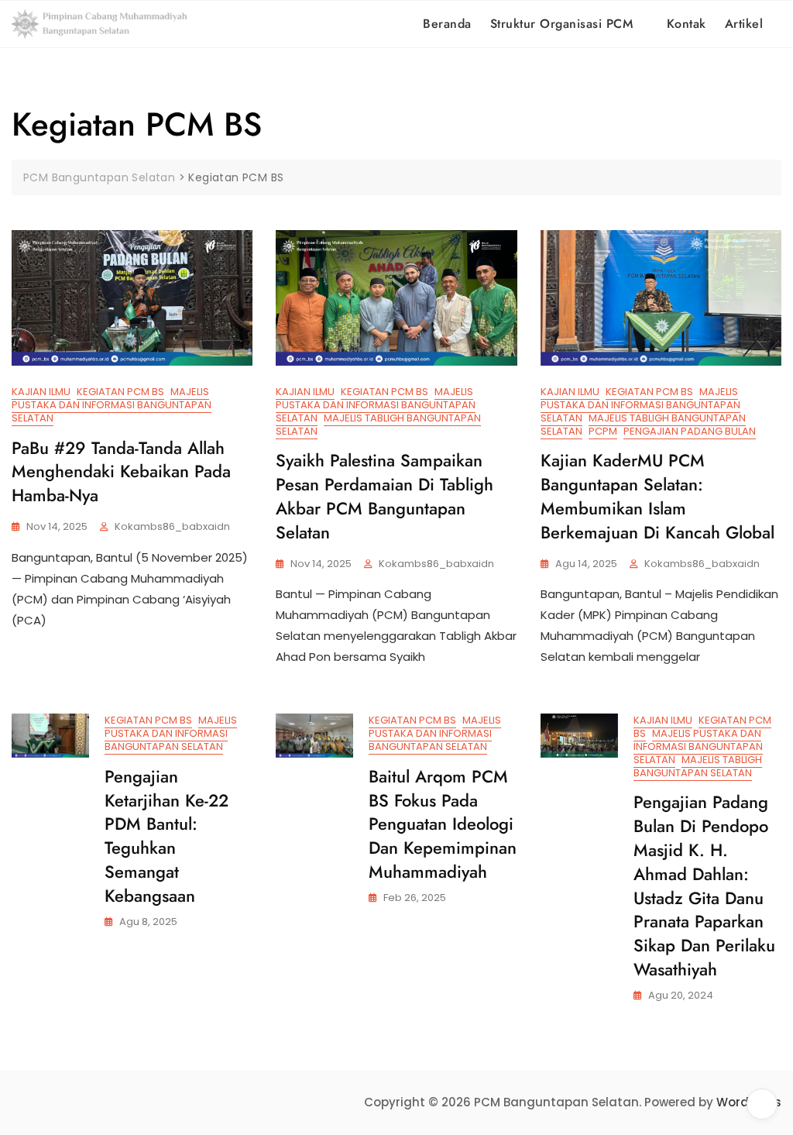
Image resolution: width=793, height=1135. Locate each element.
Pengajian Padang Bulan (689, 431)
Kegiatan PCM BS (120, 391)
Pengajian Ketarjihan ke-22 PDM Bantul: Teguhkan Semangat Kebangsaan (166, 836)
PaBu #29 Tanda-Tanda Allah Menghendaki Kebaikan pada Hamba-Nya (121, 471)
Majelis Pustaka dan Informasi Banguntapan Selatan (111, 404)
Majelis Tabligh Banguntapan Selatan (378, 425)
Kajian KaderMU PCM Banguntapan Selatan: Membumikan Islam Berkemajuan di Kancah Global (657, 496)
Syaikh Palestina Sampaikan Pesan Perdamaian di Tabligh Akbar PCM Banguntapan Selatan (384, 496)
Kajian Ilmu (41, 391)
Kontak (686, 24)
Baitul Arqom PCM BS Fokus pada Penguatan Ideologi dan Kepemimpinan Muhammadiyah (443, 824)
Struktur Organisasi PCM (561, 24)
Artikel (744, 24)
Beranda (447, 24)
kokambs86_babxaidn (172, 526)
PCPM (603, 431)
